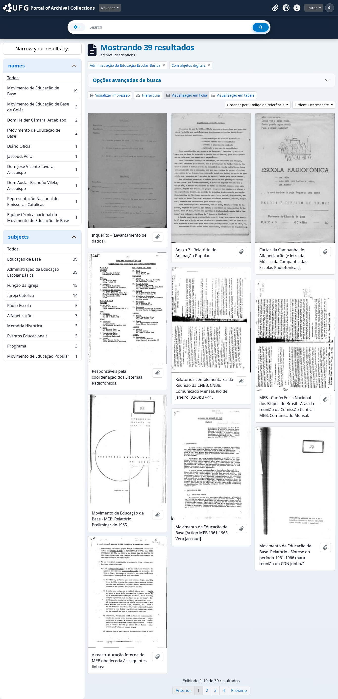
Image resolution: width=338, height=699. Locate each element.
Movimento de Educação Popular (42, 357)
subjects (18, 236)
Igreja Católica (42, 297)
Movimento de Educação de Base (42, 91)
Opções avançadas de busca (127, 80)
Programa (42, 347)
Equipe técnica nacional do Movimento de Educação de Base (42, 217)
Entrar (312, 7)
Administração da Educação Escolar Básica (42, 272)
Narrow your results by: (42, 48)
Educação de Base (42, 260)
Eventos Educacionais (42, 337)
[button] (275, 7)
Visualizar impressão (112, 95)
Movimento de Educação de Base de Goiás (42, 107)
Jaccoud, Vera (42, 158)
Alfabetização (42, 317)
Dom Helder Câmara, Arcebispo (42, 121)
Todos (13, 78)
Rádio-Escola (42, 307)
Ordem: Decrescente (312, 105)
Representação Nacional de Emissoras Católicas (42, 201)
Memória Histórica (42, 327)
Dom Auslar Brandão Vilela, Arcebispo (42, 185)
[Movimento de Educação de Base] (42, 133)
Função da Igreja (42, 286)
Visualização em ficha (189, 95)
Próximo (239, 690)
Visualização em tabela (235, 95)
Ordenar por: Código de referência (256, 105)
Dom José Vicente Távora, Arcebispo (42, 169)
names (16, 65)
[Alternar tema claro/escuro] (329, 7)
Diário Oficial (42, 147)
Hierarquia (150, 95)
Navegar (108, 7)
